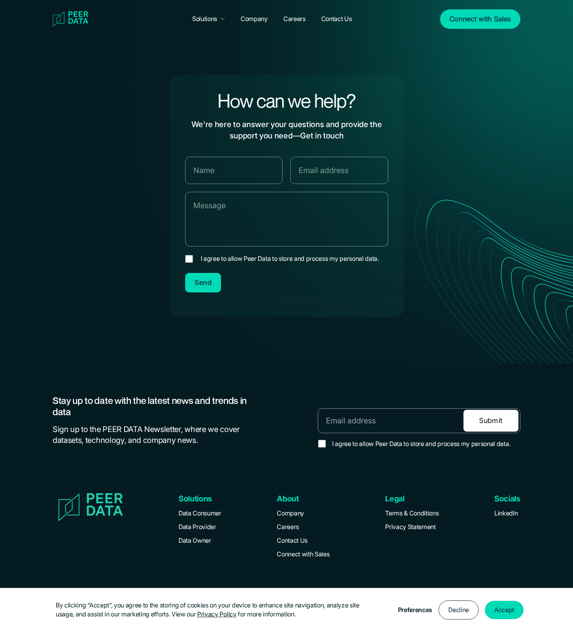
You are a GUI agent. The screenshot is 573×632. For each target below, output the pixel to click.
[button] (208, 18)
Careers (288, 527)
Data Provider (197, 527)
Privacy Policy (217, 614)
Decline (458, 610)
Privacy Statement (410, 527)
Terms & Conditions (412, 513)
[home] (78, 19)
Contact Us (292, 540)
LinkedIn (506, 513)
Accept (504, 610)
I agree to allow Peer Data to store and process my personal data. (290, 258)
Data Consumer (200, 513)
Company (290, 513)
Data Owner (195, 540)
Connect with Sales (303, 554)
